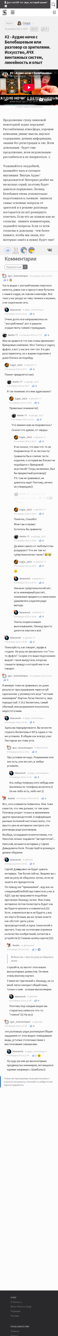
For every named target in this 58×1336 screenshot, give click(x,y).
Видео (9, 23)
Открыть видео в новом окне (29, 106)
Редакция (15, 1311)
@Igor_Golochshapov (34, 310)
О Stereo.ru (16, 1302)
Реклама (15, 1315)
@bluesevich (42, 748)
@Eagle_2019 (32, 382)
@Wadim (28, 860)
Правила (15, 1331)
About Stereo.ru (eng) (21, 1306)
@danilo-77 (31, 365)
